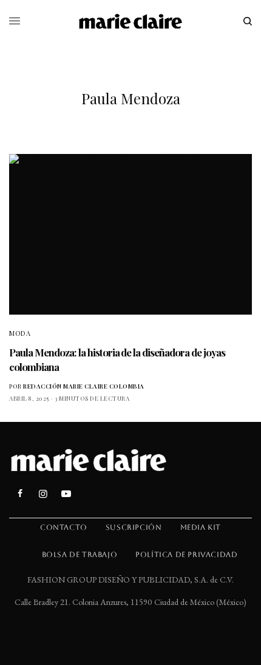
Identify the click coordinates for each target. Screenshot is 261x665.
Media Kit (200, 527)
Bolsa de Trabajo (80, 554)
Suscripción (134, 527)
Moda (19, 333)
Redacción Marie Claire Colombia (83, 386)
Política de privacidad (186, 554)
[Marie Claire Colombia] (131, 21)
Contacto (63, 527)
